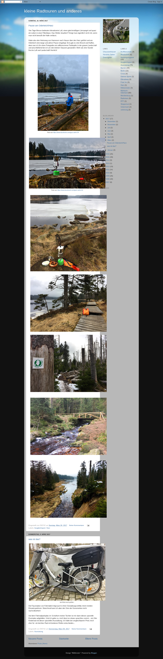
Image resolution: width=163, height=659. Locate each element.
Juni (109, 131)
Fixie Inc (124, 82)
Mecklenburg (125, 96)
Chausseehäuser (109, 52)
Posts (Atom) (42, 643)
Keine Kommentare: (77, 525)
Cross (123, 74)
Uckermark (125, 107)
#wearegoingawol (127, 57)
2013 (108, 163)
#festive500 (125, 55)
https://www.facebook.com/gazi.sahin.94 (66, 132)
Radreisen (124, 98)
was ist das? (34, 539)
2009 (108, 176)
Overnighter (107, 57)
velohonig (124, 110)
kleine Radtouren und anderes (53, 11)
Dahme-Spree (126, 76)
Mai (109, 134)
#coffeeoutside (126, 52)
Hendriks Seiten (109, 55)
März (110, 140)
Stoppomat (125, 104)
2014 (108, 160)
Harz (48, 528)
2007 (108, 182)
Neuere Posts (35, 638)
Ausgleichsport (39, 528)
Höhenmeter (125, 88)
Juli (109, 128)
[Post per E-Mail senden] (88, 525)
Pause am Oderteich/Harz (41, 25)
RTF (122, 101)
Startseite (64, 638)
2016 (108, 154)
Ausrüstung (38, 631)
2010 (108, 173)
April (109, 137)
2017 (108, 119)
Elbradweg (125, 79)
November (112, 124)
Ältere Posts (91, 638)
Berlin (123, 71)
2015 (108, 157)
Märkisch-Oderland (124, 92)
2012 (108, 166)
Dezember (112, 121)
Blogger (94, 653)
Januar (110, 150)
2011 (108, 169)
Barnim (123, 68)
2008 (108, 179)
